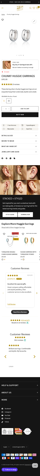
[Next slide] (36, 293)
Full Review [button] (11, 304)
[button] (7, 84)
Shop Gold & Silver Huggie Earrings (13, 227)
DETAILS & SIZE (7, 135)
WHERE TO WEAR (8, 141)
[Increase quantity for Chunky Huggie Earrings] (8, 108)
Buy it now (20, 115)
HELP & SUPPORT (10, 385)
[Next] (23, 55)
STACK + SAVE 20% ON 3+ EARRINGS (19, 2)
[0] (37, 8)
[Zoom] (34, 21)
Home (3, 14)
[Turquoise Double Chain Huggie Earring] (11, 240)
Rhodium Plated (8, 100)
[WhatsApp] (11, 158)
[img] (12, 275)
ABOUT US (6, 392)
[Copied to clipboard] (15, 158)
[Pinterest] (7, 158)
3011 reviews (18, 340)
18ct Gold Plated (4, 100)
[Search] (30, 8)
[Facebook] (3, 158)
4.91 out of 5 (25, 320)
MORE (4, 399)
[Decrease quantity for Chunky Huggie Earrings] (3, 108)
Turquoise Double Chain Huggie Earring (9, 253)
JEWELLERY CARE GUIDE (10, 152)
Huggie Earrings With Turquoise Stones (28, 253)
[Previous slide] (3, 293)
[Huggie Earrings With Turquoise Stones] (29, 240)
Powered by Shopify (30, 465)
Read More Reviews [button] (20, 312)
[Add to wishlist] (3, 20)
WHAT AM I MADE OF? (9, 146)
